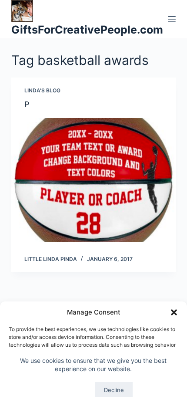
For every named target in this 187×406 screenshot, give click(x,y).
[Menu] (172, 19)
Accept (72, 389)
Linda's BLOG (42, 90)
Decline (114, 389)
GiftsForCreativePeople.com (87, 29)
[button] (174, 312)
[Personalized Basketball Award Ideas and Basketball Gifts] (93, 180)
